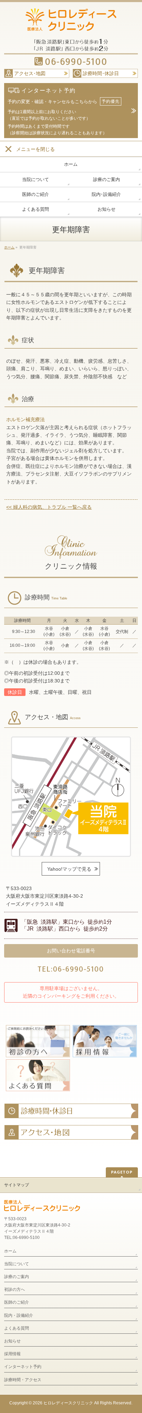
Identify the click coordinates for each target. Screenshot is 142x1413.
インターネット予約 (22, 1366)
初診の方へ (14, 1289)
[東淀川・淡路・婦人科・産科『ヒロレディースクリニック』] (71, 23)
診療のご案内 (16, 1276)
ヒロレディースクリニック (68, 1403)
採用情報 (12, 1353)
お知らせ (12, 1341)
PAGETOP (122, 1172)
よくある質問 (16, 1328)
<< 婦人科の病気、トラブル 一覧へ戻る (49, 507)
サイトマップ (16, 1185)
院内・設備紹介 (18, 1315)
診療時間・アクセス (22, 1379)
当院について (16, 1263)
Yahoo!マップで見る (69, 869)
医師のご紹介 (16, 1302)
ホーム (10, 1251)
